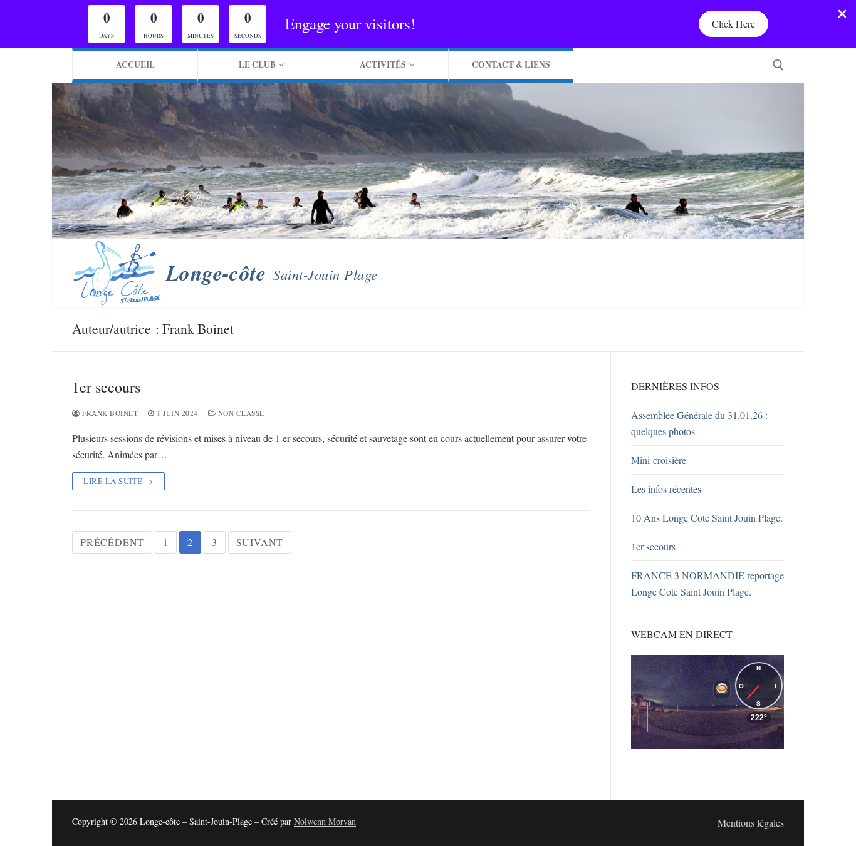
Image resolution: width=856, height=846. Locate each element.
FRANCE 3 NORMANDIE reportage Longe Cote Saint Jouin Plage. (707, 583)
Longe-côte (216, 272)
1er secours (106, 387)
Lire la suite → (118, 481)
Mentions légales (751, 822)
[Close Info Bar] (842, 14)
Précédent (112, 542)
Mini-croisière (658, 460)
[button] (733, 24)
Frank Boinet (109, 413)
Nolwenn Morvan (325, 821)
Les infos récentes (666, 488)
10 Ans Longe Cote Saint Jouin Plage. (707, 517)
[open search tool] (778, 65)
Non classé (240, 413)
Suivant (260, 542)
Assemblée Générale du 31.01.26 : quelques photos (699, 423)
